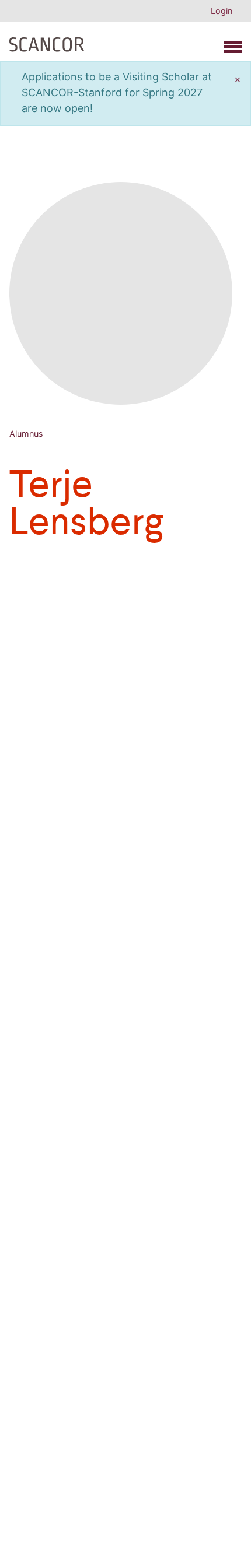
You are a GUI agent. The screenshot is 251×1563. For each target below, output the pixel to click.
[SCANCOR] (47, 41)
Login (221, 11)
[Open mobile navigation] (233, 47)
